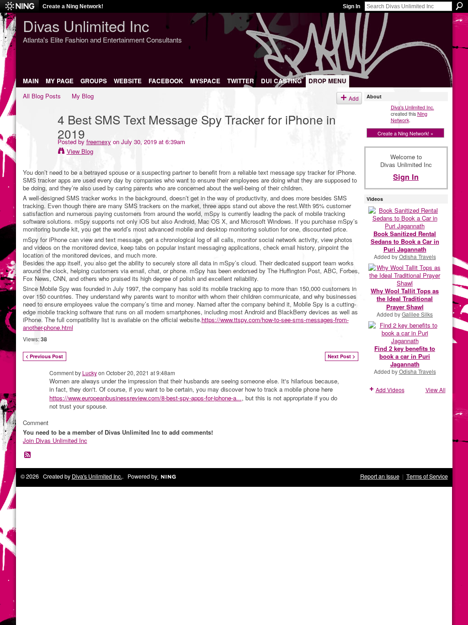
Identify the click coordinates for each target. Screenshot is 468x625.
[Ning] (19, 6)
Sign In (351, 6)
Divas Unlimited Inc (86, 25)
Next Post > (341, 356)
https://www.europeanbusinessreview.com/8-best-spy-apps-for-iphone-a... (145, 397)
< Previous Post (44, 356)
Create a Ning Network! (73, 6)
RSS (28, 455)
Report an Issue (379, 476)
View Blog (80, 151)
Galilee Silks (417, 314)
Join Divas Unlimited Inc (55, 440)
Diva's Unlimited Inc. (412, 107)
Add (354, 98)
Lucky (89, 373)
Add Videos (390, 389)
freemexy (98, 141)
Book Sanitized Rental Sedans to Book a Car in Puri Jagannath (405, 241)
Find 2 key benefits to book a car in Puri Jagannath (404, 356)
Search (459, 6)
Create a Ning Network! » (405, 133)
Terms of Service (427, 476)
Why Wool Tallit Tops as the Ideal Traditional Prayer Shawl (405, 298)
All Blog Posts (42, 96)
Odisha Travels (417, 256)
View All (435, 389)
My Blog (83, 96)
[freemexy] (37, 137)
